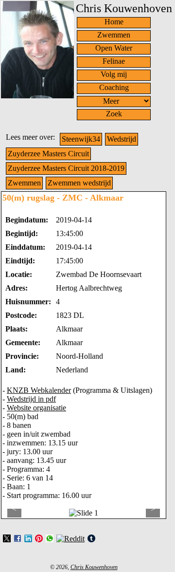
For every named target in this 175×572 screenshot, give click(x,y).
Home (114, 22)
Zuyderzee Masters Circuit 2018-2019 (66, 168)
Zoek (114, 114)
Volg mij (114, 74)
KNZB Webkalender (39, 390)
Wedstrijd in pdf (31, 399)
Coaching (114, 87)
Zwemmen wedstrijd (79, 183)
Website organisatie (36, 408)
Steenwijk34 (81, 139)
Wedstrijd (121, 139)
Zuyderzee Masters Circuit (48, 153)
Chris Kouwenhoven (94, 567)
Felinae (114, 61)
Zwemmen (113, 35)
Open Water (113, 48)
